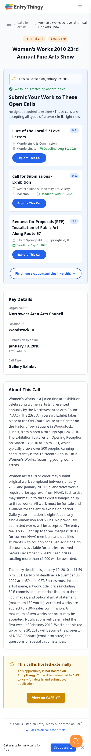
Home (7, 25)
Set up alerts (63, 747)
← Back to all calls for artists (46, 730)
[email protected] (50, 635)
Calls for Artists (23, 25)
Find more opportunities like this (43, 273)
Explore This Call (29, 158)
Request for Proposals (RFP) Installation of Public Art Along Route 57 (38, 227)
